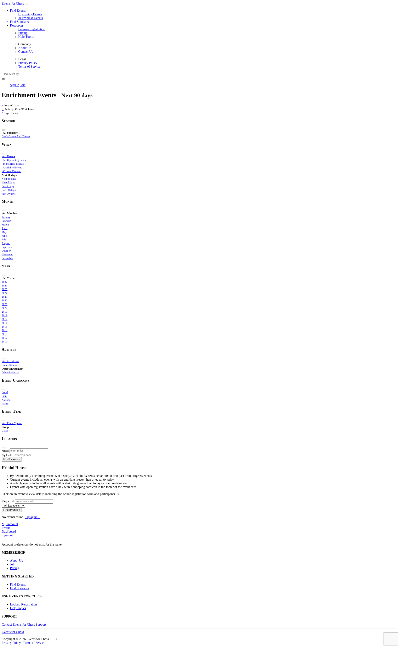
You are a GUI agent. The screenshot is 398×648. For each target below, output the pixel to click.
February (7, 220)
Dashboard (9, 531)
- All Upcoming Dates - (14, 160)
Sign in (14, 85)
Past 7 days (8, 186)
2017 (4, 319)
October (6, 250)
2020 (4, 307)
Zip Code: (7, 455)
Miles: (5, 450)
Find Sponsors (19, 21)
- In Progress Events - (13, 163)
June (4, 235)
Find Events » (11, 459)
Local (5, 392)
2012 (4, 337)
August (6, 243)
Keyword (8, 501)
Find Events (18, 10)
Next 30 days (9, 178)
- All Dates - (8, 156)
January (6, 217)
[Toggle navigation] (26, 4)
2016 (4, 322)
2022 (4, 300)
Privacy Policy (27, 63)
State (4, 396)
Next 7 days (8, 182)
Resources (16, 25)
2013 (4, 334)
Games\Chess (9, 365)
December (7, 258)
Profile (6, 528)
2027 (4, 281)
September (7, 246)
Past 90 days (9, 193)
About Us (24, 48)
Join (22, 85)
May (4, 232)
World (5, 403)
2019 (4, 311)
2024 (4, 293)
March (5, 224)
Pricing (23, 33)
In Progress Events (30, 18)
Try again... (32, 517)
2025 (4, 289)
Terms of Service (29, 66)
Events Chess (13, 632)
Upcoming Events (30, 14)
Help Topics (26, 36)
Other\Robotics (10, 372)
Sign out (7, 535)
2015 (4, 326)
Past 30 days (9, 189)
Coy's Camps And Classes (16, 136)
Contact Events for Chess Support (24, 624)
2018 (4, 315)
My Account (10, 524)
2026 (4, 285)
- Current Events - (11, 171)
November (7, 254)
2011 (4, 341)
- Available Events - (12, 167)
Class (5, 430)
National (6, 399)
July (4, 239)
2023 (4, 296)
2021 (4, 304)
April (4, 228)
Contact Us (25, 51)
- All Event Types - (12, 423)
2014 (4, 330)
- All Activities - (10, 361)
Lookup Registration (31, 29)
